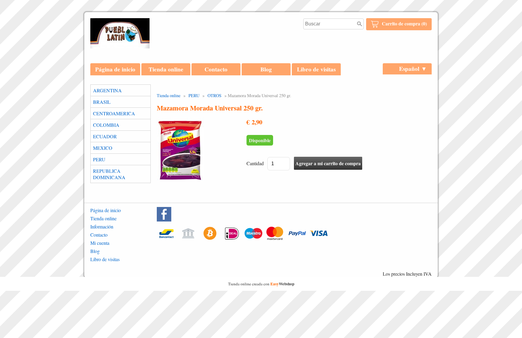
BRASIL (102, 102)
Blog (266, 69)
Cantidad (255, 163)
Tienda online (166, 69)
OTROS (214, 95)
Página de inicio (115, 69)
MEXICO (102, 148)
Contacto (216, 69)
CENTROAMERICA (114, 113)
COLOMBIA (106, 125)
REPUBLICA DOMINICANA (109, 174)
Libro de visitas (316, 69)
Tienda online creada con (261, 284)
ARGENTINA (107, 90)
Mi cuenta (99, 243)
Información (101, 226)
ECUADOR (105, 136)
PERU (99, 159)
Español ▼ (413, 68)
